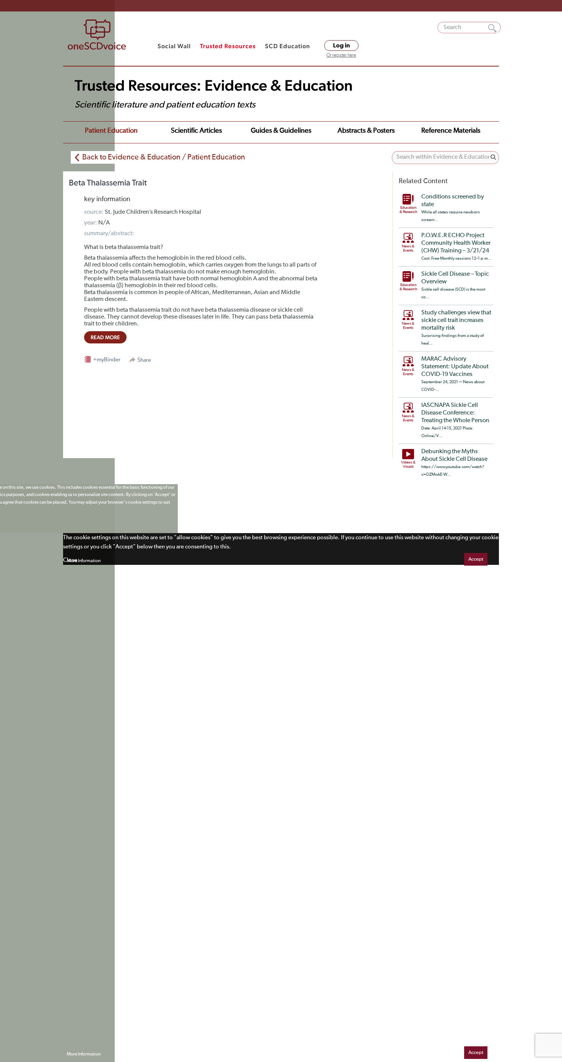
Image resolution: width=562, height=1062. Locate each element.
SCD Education (287, 46)
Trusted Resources (228, 46)
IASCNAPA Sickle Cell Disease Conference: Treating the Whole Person (455, 413)
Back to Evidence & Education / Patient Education (163, 157)
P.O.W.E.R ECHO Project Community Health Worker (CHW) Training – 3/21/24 (456, 243)
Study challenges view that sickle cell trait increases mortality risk (456, 320)
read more (105, 337)
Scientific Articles (196, 130)
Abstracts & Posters (366, 130)
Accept (475, 559)
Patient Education (111, 130)
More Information (84, 561)
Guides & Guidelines (281, 130)
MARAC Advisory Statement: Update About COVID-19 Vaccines (455, 366)
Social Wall (174, 46)
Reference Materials (450, 130)
